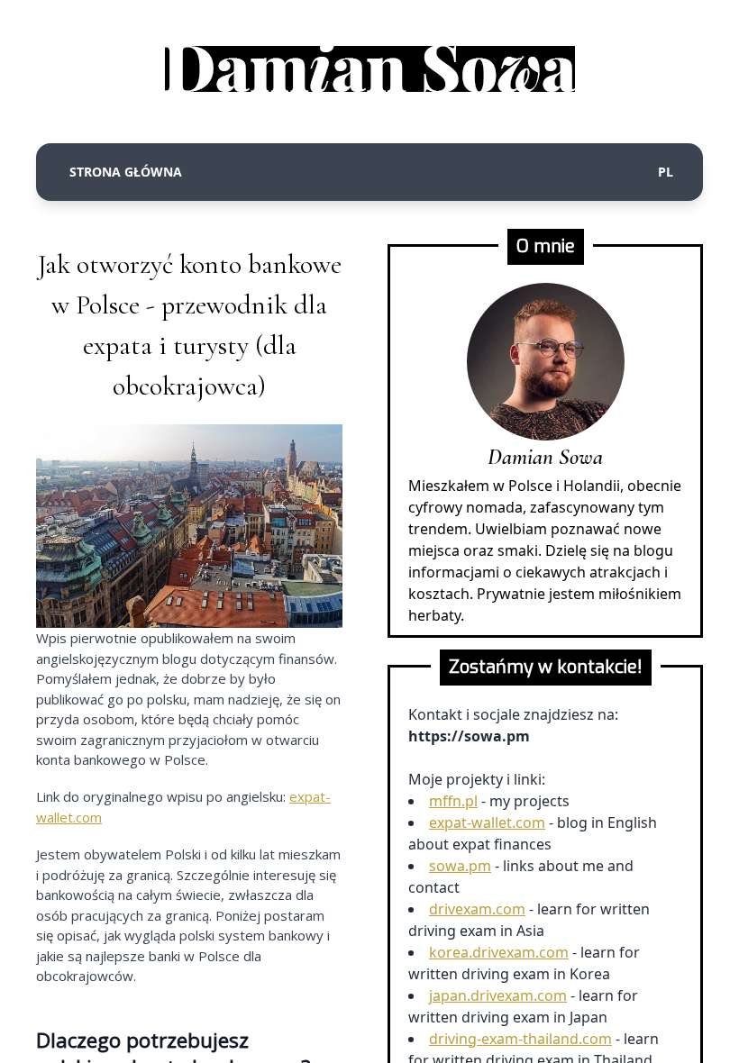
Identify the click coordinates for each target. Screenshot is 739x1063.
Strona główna (125, 171)
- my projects (499, 801)
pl (665, 171)
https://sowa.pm (469, 736)
